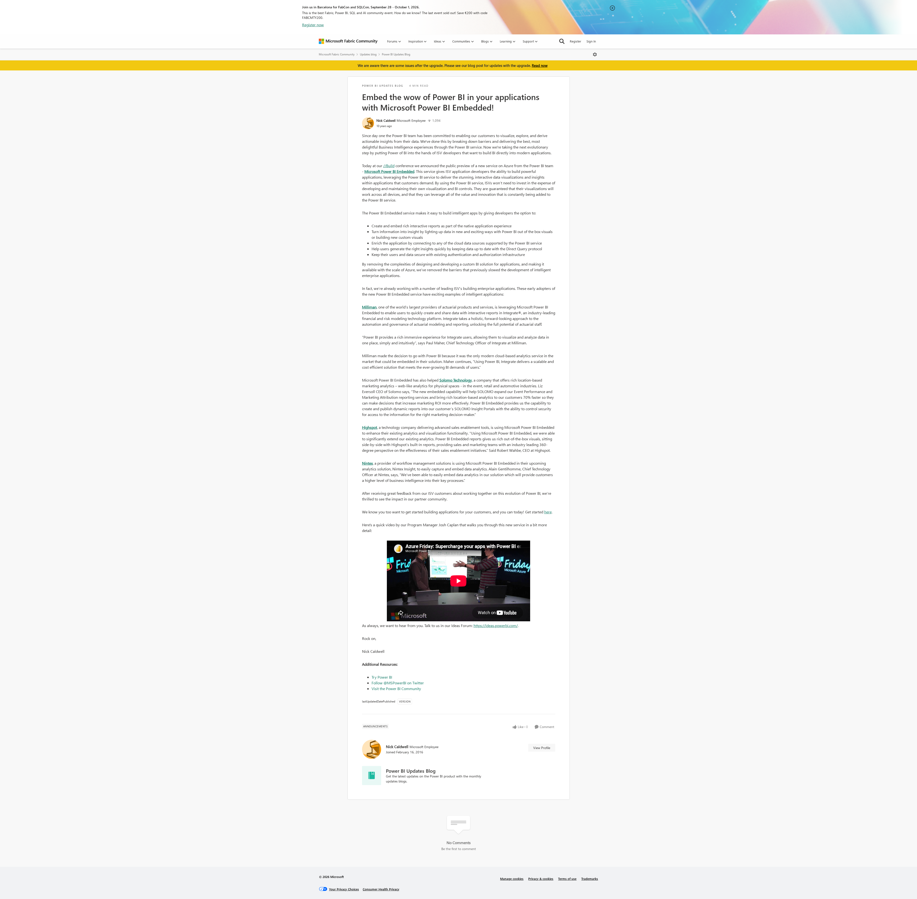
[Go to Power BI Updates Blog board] (371, 775)
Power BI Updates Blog (396, 54)
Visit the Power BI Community (396, 688)
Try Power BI (382, 677)
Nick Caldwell (385, 120)
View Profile (541, 747)
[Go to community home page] (348, 41)
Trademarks (589, 879)
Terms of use (567, 879)
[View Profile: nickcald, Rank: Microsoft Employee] (368, 123)
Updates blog (368, 54)
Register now (313, 24)
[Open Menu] (595, 54)
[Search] (562, 41)
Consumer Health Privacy (381, 889)
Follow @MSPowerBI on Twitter (398, 682)
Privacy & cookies (540, 879)
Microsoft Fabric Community (337, 54)
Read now (540, 65)
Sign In (591, 41)
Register (575, 41)
